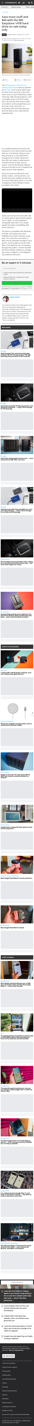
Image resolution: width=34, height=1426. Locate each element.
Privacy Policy (15, 288)
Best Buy (7, 90)
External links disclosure (9, 1391)
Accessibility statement (9, 1379)
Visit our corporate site (16, 1350)
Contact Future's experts (9, 1367)
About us (5, 1395)
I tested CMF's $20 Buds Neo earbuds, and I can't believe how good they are (16, 1318)
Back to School (16, 7)
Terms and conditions (8, 1363)
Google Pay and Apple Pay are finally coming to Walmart (18, 1337)
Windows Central (7, 1410)
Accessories (5, 12)
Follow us (19, 80)
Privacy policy (6, 1371)
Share (6, 80)
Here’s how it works (19, 40)
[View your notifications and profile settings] (19, 2)
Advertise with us (7, 1402)
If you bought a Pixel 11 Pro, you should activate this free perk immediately (16, 1308)
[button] (32, 3)
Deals (4, 35)
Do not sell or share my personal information (15, 1414)
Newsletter (28, 80)
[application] (17, 199)
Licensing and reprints (9, 1406)
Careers (4, 1383)
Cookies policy (6, 1375)
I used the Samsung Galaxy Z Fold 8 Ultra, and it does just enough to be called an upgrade (18, 1328)
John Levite (12, 34)
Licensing (5, 1387)
